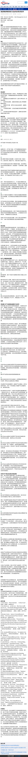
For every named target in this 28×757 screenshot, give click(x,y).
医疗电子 (15, 9)
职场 (25, 6)
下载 (13, 6)
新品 (7, 6)
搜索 (26, 2)
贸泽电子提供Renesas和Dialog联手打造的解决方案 (13, 747)
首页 (2, 6)
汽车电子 (5, 9)
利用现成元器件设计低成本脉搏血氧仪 (10, 745)
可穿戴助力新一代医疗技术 (7, 750)
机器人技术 (20, 9)
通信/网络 (10, 9)
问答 (19, 6)
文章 (10, 6)
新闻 (5, 6)
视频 (22, 6)
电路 (16, 6)
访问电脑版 (18, 756)
